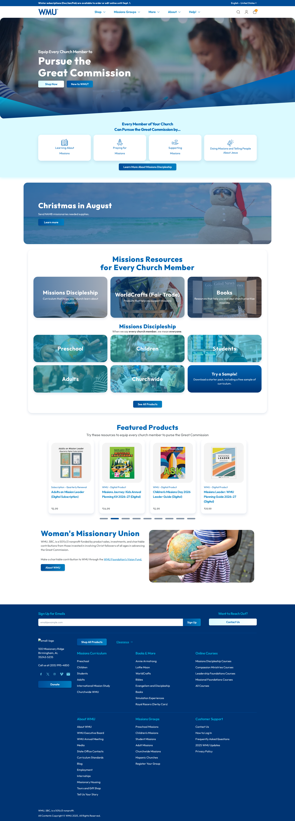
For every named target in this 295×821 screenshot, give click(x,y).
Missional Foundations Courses (214, 679)
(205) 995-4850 (59, 665)
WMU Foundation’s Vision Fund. (123, 559)
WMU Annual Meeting (90, 739)
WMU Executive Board (90, 733)
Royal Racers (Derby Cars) (152, 704)
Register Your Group (148, 763)
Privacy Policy (204, 751)
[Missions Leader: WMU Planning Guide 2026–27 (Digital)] (173, 463)
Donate (55, 684)
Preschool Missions (147, 726)
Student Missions (146, 739)
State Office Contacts (90, 751)
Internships (84, 776)
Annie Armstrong (146, 661)
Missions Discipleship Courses (213, 661)
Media (81, 745)
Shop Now (51, 84)
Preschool (83, 661)
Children (82, 667)
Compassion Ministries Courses (214, 667)
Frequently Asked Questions (212, 739)
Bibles (139, 679)
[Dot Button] (104, 518)
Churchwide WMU (88, 692)
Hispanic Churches (147, 757)
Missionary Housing (88, 782)
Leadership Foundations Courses (215, 673)
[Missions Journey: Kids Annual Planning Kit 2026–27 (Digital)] (71, 463)
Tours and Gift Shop (89, 788)
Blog (79, 763)
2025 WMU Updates (207, 745)
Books (139, 692)
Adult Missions (144, 745)
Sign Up (191, 622)
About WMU (84, 726)
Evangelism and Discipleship (153, 685)
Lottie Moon (143, 667)
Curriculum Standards (90, 757)
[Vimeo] (61, 674)
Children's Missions (147, 733)
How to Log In (203, 733)
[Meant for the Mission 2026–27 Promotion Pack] (224, 463)
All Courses (202, 685)
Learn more (51, 222)
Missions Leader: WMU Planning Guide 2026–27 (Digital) (169, 496)
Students (82, 673)
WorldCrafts (143, 673)
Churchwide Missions (148, 751)
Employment (85, 769)
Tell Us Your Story (87, 794)
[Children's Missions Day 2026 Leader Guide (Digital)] (122, 463)
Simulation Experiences (150, 698)
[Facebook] (41, 674)
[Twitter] (48, 674)
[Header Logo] (48, 12)
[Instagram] (54, 674)
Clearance (122, 642)
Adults (81, 679)
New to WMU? (80, 84)
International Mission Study (93, 685)
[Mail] (68, 674)
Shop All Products (91, 642)
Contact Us (233, 622)
